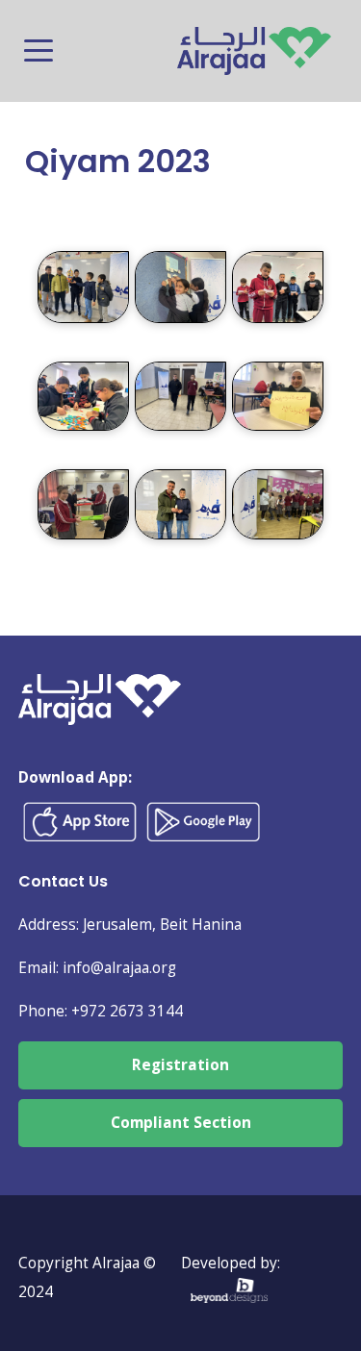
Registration (180, 1065)
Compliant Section (181, 1123)
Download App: (75, 777)
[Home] (254, 41)
